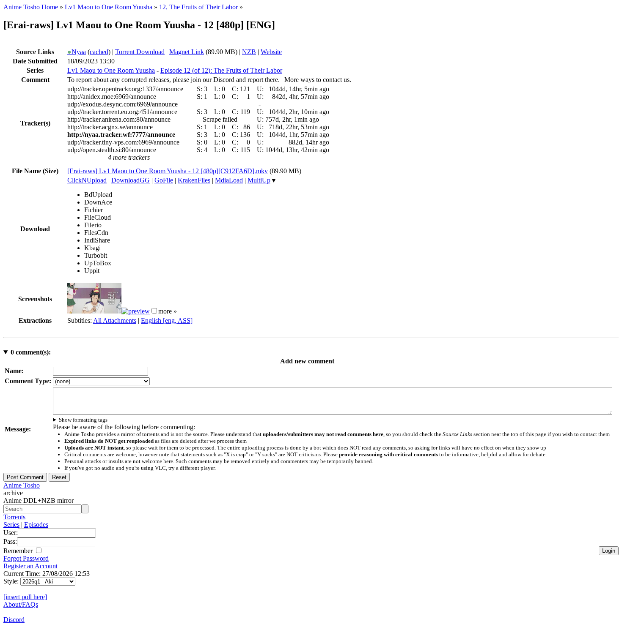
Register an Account (30, 566)
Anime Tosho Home (30, 7)
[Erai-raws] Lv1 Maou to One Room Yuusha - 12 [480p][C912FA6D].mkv (167, 170)
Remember (18, 550)
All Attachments (114, 320)
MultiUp (259, 180)
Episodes (36, 524)
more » (167, 311)
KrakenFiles (194, 180)
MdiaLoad (229, 180)
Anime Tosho (21, 485)
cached (99, 51)
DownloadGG (130, 180)
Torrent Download (140, 51)
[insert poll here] (25, 596)
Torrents (14, 517)
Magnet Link (186, 51)
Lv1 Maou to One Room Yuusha (108, 7)
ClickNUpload (87, 180)
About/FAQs (20, 604)
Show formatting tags (83, 420)
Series (11, 524)
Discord (14, 619)
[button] (154, 311)
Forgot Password (26, 558)
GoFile (163, 180)
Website (271, 51)
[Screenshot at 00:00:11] (94, 311)
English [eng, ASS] (167, 320)
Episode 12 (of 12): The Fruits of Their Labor (221, 70)
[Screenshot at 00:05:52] (135, 311)
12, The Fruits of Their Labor (198, 7)
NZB (249, 51)
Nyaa (76, 51)
